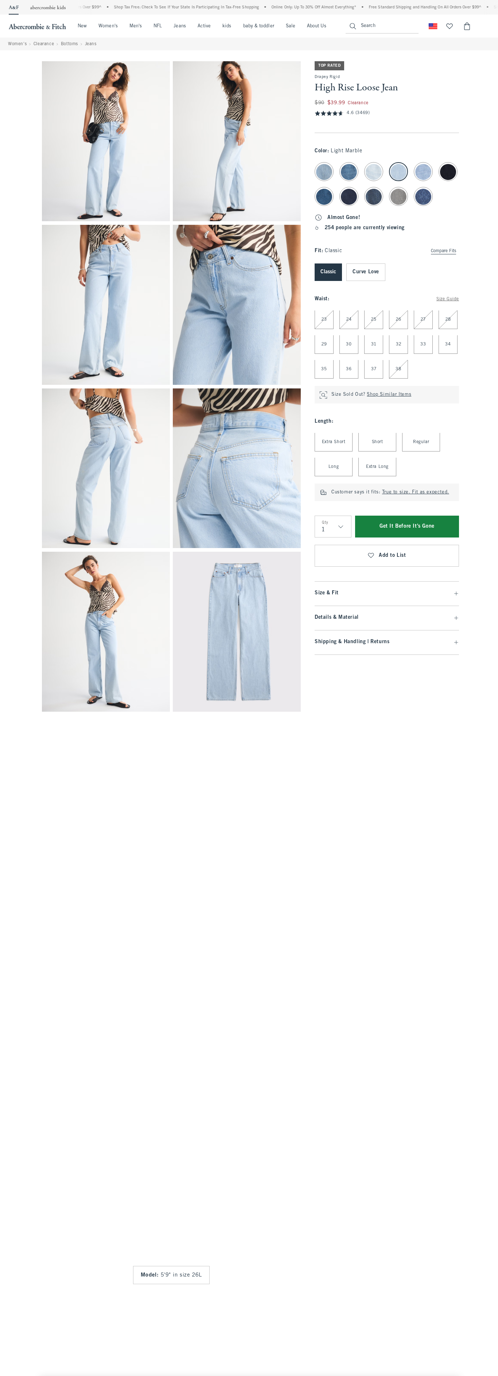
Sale (290, 26)
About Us (316, 26)
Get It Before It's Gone (407, 526)
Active (204, 26)
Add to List (392, 556)
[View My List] (449, 26)
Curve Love (366, 272)
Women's (108, 26)
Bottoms (69, 44)
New (82, 26)
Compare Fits (443, 251)
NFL (157, 26)
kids (226, 26)
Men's (135, 26)
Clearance (44, 44)
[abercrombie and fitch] (37, 26)
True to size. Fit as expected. (415, 492)
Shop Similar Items (389, 395)
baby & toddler (258, 26)
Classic (328, 272)
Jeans (180, 26)
